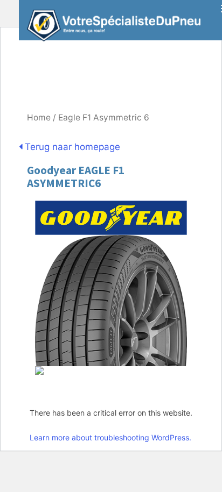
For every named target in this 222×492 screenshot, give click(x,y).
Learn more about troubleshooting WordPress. (110, 437)
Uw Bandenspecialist (109, 20)
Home (39, 117)
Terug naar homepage (71, 146)
